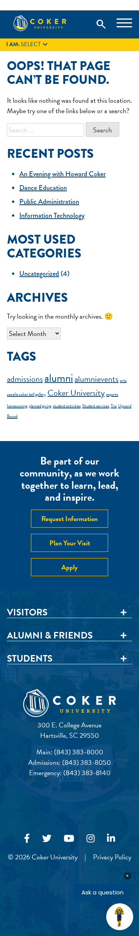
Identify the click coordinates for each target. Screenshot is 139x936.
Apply (69, 567)
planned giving (40, 406)
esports (112, 394)
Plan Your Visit (69, 543)
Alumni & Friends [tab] (50, 635)
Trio (114, 406)
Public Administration (49, 202)
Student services (95, 406)
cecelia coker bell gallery (26, 394)
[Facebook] (27, 839)
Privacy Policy (112, 857)
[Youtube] (69, 839)
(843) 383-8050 (86, 762)
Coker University (76, 392)
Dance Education (43, 188)
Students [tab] (30, 659)
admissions (25, 379)
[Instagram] (90, 839)
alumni (58, 378)
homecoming (17, 406)
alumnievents (97, 379)
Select (28, 44)
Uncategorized (39, 274)
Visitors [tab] (27, 612)
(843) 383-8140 (86, 772)
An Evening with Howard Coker (62, 174)
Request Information (69, 518)
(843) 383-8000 (78, 752)
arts (123, 380)
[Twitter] (46, 839)
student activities (67, 406)
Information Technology (52, 216)
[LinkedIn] (111, 839)
